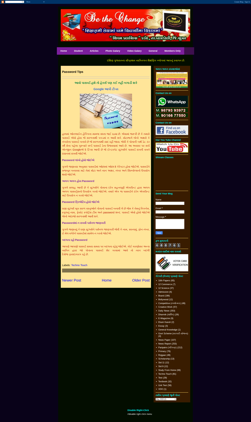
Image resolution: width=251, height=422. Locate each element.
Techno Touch (79, 265)
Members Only (172, 51)
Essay (161, 326)
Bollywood (163, 299)
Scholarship (164, 359)
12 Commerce (165, 284)
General (153, 51)
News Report (164, 343)
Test (160, 377)
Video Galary (134, 51)
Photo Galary (112, 51)
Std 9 (160, 366)
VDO (160, 389)
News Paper (164, 340)
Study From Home (167, 370)
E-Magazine (164, 318)
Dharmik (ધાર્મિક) (166, 314)
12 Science (163, 288)
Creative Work (165, 307)
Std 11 (161, 362)
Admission (163, 292)
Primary (162, 351)
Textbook (162, 381)
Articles (94, 51)
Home (63, 51)
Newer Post (71, 280)
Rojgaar (162, 355)
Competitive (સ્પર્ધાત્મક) (169, 303)
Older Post (141, 280)
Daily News (163, 311)
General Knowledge (167, 329)
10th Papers (164, 280)
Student (78, 51)
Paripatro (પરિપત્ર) (167, 347)
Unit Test (162, 385)
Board (161, 295)
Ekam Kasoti (164, 322)
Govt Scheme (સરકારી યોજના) (173, 333)
